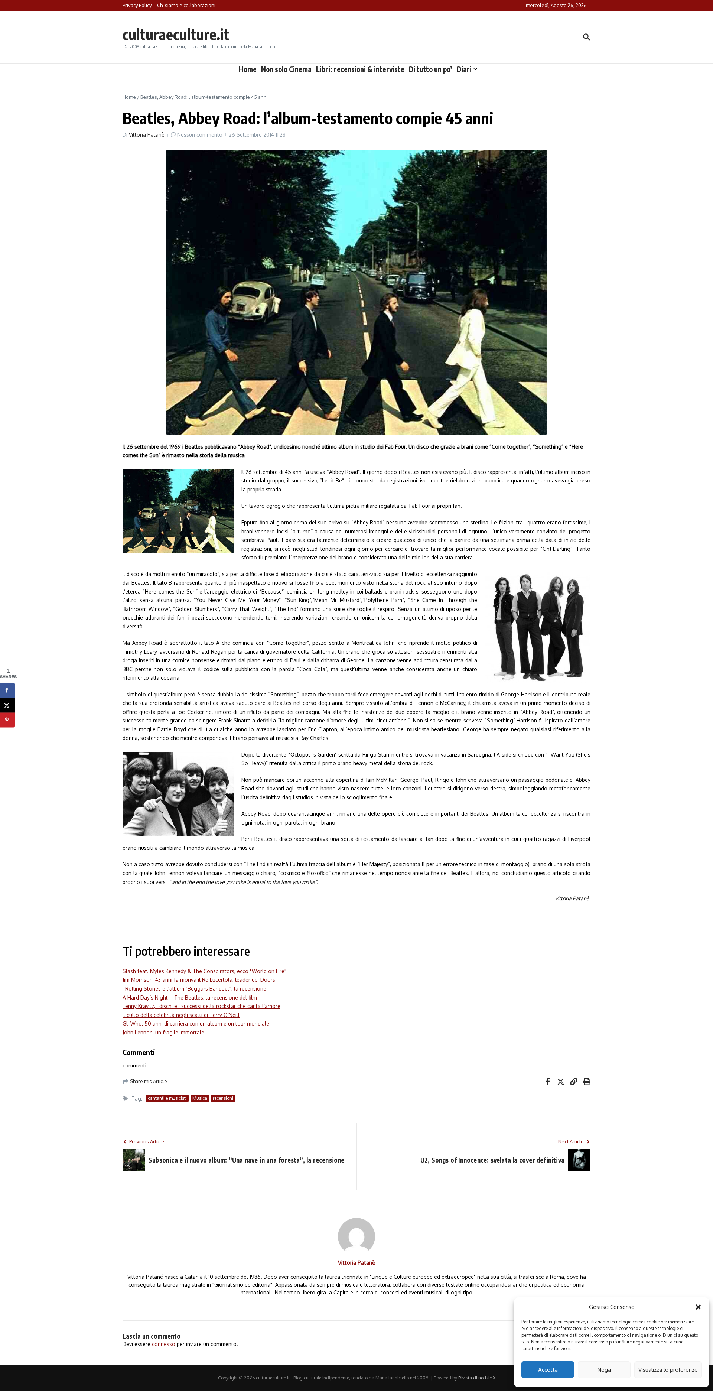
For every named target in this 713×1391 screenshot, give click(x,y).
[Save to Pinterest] (7, 720)
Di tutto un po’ (430, 69)
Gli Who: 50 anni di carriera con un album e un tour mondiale (196, 1023)
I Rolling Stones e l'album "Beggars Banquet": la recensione (194, 988)
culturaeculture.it (176, 34)
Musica (199, 1098)
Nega (604, 1369)
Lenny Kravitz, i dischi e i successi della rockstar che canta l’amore (201, 1006)
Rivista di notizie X (476, 1378)
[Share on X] (7, 705)
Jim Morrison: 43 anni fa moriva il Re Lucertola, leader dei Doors (199, 979)
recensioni (223, 1098)
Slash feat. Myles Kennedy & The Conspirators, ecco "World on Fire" (204, 971)
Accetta (548, 1369)
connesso (163, 1344)
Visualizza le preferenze (668, 1369)
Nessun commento (199, 134)
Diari (464, 69)
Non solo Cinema (286, 69)
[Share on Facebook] (7, 690)
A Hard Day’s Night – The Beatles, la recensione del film (190, 997)
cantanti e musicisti (167, 1098)
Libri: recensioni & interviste (360, 69)
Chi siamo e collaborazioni (186, 5)
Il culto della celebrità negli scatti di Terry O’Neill (181, 1015)
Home (248, 69)
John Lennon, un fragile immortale (163, 1032)
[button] (698, 1307)
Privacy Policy (137, 5)
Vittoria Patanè (147, 134)
